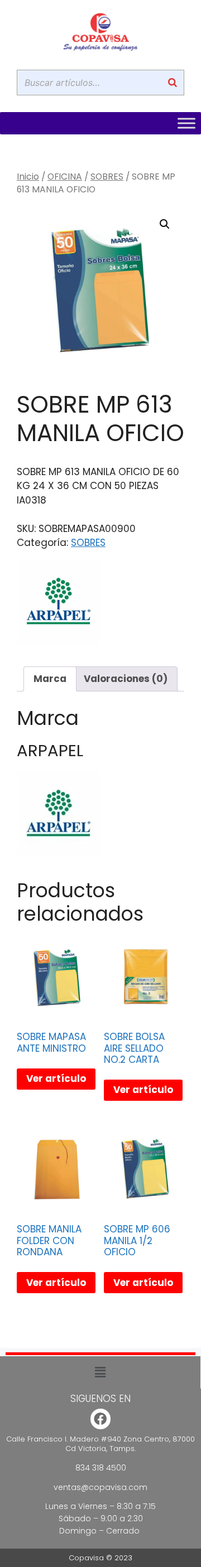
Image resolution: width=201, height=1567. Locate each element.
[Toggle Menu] (186, 123)
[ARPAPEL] (58, 604)
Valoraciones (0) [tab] (126, 678)
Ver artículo (56, 1078)
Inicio (28, 176)
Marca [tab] (50, 678)
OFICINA (64, 176)
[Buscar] (172, 82)
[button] (165, 224)
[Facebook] (100, 1419)
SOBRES (106, 176)
